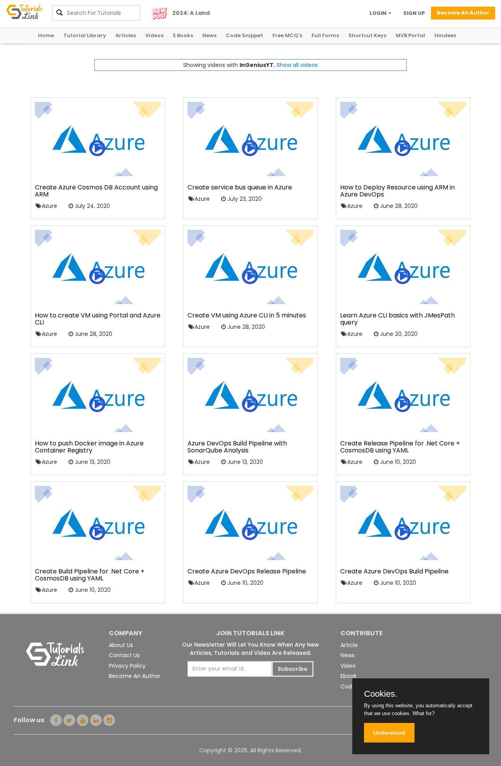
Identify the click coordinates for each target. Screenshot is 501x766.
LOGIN (378, 13)
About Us (121, 645)
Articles (125, 35)
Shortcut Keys (367, 35)
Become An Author (134, 676)
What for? (423, 713)
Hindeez (445, 35)
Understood (389, 733)
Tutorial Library (84, 35)
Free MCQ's (287, 35)
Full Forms (325, 35)
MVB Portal (410, 35)
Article (349, 645)
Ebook (349, 676)
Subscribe (293, 669)
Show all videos (297, 65)
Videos (154, 35)
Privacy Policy (127, 666)
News (209, 35)
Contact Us (124, 655)
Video (348, 666)
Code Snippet (244, 35)
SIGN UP (414, 13)
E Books (183, 35)
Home (46, 35)
